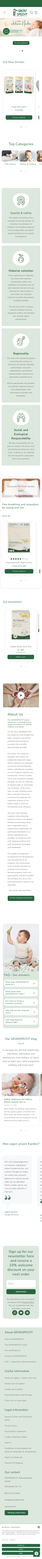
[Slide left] (15, 127)
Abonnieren (21, 1291)
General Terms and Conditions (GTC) (18, 1418)
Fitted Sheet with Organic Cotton (19, 563)
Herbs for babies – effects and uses (21, 1378)
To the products (21, 43)
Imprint (8, 1442)
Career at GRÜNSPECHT (16, 1356)
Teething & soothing (28, 164)
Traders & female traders (16, 1437)
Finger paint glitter (19, 107)
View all (6, 515)
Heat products (10, 164)
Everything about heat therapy (18, 1395)
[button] (4, 12)
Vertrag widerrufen (16, 1512)
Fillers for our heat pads (15, 1400)
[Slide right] (26, 127)
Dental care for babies (15, 1383)
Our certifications (12, 1350)
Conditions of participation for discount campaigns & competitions (21, 1450)
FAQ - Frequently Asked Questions (21, 1361)
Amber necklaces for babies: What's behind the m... (18, 1100)
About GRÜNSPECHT (14, 1339)
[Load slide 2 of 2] (22, 51)
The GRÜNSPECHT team (16, 1345)
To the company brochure (21, 897)
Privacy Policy (28, 1302)
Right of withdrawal (14, 1457)
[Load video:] (21, 695)
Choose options (19, 117)
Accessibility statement (15, 1431)
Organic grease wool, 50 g (20, 647)
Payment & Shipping (14, 1463)
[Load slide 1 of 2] (19, 51)
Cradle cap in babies (14, 1389)
